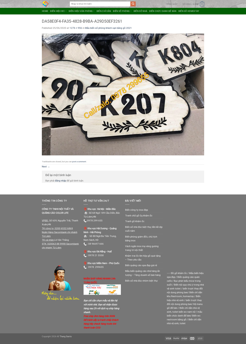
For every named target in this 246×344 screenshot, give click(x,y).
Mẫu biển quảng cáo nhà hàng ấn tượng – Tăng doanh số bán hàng (143, 273)
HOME (45, 11)
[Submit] (133, 4)
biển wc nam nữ (187, 311)
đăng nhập (60, 180)
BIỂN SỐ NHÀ (140, 11)
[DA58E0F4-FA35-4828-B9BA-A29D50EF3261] (123, 94)
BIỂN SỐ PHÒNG (121, 11)
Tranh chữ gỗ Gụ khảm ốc (138, 215)
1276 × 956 (76, 28)
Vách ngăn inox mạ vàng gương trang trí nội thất (142, 248)
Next (46, 166)
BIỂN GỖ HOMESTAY (188, 11)
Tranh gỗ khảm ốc (134, 221)
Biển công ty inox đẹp (136, 209)
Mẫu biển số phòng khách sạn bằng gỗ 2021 (108, 28)
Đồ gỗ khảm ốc (179, 273)
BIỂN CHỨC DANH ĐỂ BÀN (162, 11)
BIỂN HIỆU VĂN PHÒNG (81, 11)
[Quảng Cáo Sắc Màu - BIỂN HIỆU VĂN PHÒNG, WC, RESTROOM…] (53, 4)
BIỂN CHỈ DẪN (104, 11)
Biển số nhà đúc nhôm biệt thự (141, 280)
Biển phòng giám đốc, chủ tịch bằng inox (141, 238)
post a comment (79, 161)
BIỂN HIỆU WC (57, 11)
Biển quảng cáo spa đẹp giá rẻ (141, 265)
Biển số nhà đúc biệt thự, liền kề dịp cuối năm (143, 229)
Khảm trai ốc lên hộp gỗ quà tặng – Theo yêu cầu (143, 257)
